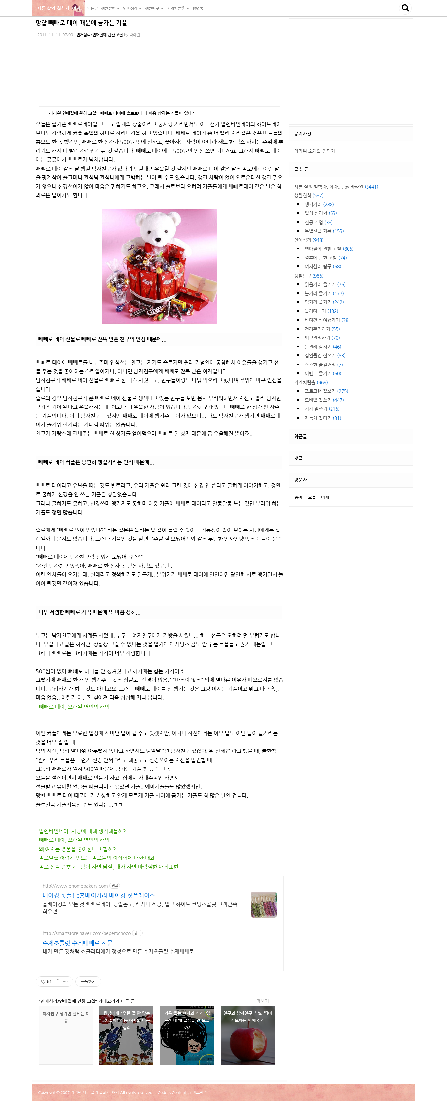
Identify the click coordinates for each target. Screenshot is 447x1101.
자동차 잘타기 (323, 418)
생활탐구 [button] (152, 8)
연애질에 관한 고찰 (329, 248)
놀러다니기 (321, 311)
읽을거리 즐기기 (325, 284)
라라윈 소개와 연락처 (314, 150)
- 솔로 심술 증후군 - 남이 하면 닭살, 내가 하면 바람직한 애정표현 (107, 867)
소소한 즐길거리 (324, 364)
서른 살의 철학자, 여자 (58, 8)
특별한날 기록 (324, 231)
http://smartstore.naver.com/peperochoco (87, 933)
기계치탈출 (311, 382)
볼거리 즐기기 (324, 293)
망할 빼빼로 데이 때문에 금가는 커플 (81, 22)
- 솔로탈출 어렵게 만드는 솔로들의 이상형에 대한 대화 (95, 858)
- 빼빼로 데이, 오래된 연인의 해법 (73, 707)
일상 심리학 (321, 213)
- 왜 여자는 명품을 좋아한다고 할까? (76, 849)
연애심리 (309, 240)
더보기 (262, 1000)
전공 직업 (319, 222)
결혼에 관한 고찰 (326, 257)
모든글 (92, 8)
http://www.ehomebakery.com (75, 885)
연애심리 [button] (130, 8)
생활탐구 (309, 275)
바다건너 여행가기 (327, 320)
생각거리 (319, 204)
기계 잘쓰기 (322, 408)
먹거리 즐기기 (324, 302)
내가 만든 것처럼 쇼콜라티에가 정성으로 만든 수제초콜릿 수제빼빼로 (118, 951)
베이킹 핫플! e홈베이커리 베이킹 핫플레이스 (99, 895)
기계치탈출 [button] (176, 8)
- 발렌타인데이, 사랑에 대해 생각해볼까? (81, 831)
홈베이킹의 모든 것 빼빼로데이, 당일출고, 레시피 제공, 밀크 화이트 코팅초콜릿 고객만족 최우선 (140, 907)
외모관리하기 (322, 337)
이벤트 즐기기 (323, 373)
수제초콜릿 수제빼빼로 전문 (78, 942)
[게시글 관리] (66, 981)
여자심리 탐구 (323, 266)
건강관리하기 (322, 329)
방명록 (197, 8)
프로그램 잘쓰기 (326, 391)
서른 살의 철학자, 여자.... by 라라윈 (336, 186)
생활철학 (309, 195)
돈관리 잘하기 (323, 346)
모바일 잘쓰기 (324, 400)
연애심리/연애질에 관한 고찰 (99, 34)
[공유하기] (58, 981)
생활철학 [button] (108, 8)
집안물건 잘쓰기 (325, 355)
